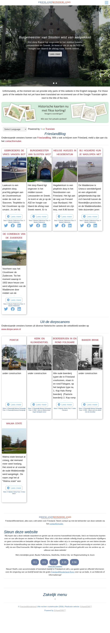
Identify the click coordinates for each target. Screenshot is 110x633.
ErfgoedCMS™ (86, 607)
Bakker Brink (90, 340)
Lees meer (55, 54)
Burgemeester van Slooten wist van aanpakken (39, 154)
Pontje (14, 340)
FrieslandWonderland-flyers (62, 572)
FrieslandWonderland (28, 607)
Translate (50, 129)
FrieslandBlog (44, 137)
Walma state (14, 423)
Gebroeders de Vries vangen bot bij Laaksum (14, 154)
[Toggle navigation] (106, 2)
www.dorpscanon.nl (11, 329)
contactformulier (13, 141)
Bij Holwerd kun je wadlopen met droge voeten (90, 154)
